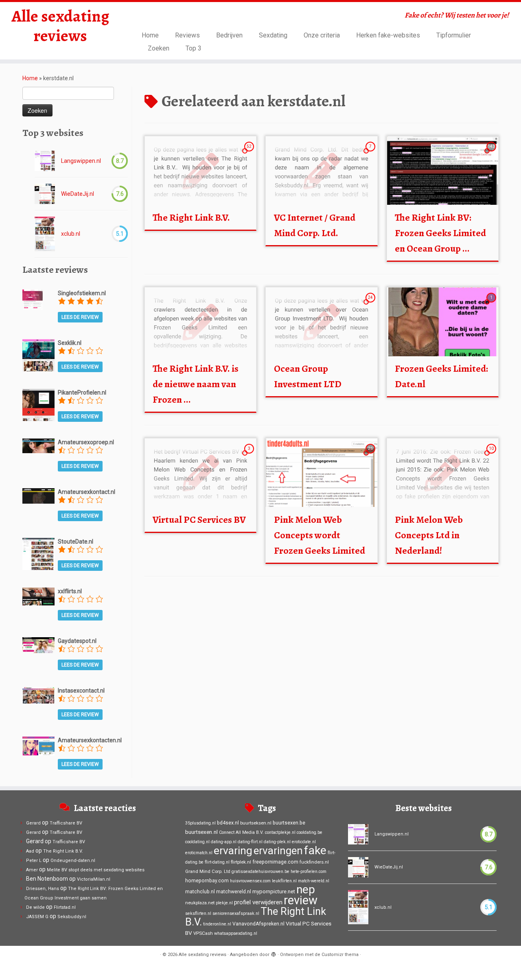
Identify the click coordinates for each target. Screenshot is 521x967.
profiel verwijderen (258, 902)
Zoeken (158, 48)
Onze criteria (322, 35)
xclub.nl (70, 233)
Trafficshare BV (66, 823)
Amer (32, 870)
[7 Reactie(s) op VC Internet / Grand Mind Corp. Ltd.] (371, 154)
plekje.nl (224, 903)
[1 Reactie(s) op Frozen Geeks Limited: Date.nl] (492, 305)
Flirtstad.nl (65, 907)
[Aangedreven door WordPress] (273, 953)
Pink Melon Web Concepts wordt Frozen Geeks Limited (319, 535)
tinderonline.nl (217, 924)
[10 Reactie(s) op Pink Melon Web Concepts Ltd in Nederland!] (492, 456)
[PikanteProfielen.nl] (38, 404)
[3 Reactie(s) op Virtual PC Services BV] (250, 456)
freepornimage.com (275, 862)
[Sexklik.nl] (38, 354)
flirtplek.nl (241, 862)
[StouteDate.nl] (38, 553)
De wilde (35, 907)
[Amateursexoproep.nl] (38, 445)
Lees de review (80, 317)
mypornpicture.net (273, 891)
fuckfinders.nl (314, 862)
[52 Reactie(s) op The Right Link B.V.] (250, 154)
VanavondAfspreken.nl (258, 924)
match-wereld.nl (313, 881)
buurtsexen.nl (201, 832)
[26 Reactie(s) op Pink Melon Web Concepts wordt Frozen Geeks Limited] (371, 456)
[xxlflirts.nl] (38, 596)
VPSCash (203, 933)
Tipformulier (453, 35)
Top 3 (193, 48)
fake (315, 850)
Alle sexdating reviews (60, 26)
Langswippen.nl (81, 161)
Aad (30, 851)
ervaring (233, 850)
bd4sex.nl (228, 823)
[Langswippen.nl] (45, 161)
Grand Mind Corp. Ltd (207, 871)
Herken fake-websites (388, 35)
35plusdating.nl (200, 823)
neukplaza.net (200, 903)
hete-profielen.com (308, 871)
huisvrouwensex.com (250, 881)
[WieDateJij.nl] (45, 194)
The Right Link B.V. (191, 217)
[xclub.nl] (45, 234)
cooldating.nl (197, 841)
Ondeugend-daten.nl (72, 860)
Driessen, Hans (42, 888)
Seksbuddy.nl (71, 916)
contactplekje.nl (280, 832)
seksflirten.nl (198, 913)
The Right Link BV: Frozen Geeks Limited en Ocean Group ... (440, 233)
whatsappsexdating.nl (235, 933)
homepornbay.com (207, 881)
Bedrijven (229, 35)
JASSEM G (37, 916)
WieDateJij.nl (77, 194)
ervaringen (278, 850)
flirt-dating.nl (217, 862)
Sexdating (273, 35)
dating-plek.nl (277, 841)
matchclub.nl (200, 892)
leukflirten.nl (284, 881)
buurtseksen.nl (255, 823)
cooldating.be (309, 832)
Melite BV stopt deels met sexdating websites (95, 870)
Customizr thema (340, 954)
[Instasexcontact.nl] (38, 694)
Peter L (34, 860)
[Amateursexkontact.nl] (38, 495)
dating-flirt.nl (250, 841)
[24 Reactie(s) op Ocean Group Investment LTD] (371, 305)
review (300, 900)
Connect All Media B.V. (241, 832)
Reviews (187, 35)
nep (305, 889)
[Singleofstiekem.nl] (32, 299)
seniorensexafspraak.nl (235, 913)
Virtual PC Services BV (199, 519)
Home (150, 35)
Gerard (33, 823)
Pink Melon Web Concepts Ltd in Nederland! (429, 535)
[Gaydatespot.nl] (38, 644)
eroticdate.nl (304, 841)
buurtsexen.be (289, 823)
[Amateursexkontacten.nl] (38, 745)
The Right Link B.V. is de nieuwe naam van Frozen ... (196, 384)
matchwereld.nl (233, 892)
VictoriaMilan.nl (93, 879)
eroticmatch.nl (198, 852)
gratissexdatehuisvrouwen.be (260, 871)
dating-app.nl (223, 841)
